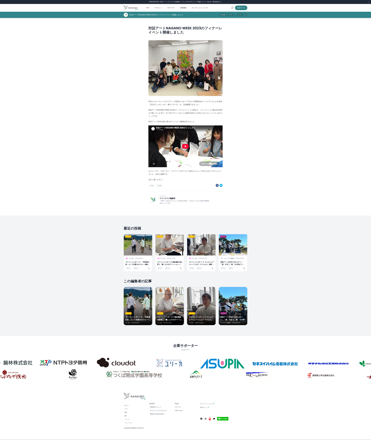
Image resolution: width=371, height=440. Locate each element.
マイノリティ (128, 423)
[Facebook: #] (201, 419)
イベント (128, 236)
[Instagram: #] (205, 419)
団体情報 (152, 404)
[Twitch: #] (210, 418)
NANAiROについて (155, 407)
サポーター (171, 8)
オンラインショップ (198, 8)
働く (125, 416)
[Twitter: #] (214, 419)
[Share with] (245, 14)
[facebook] (217, 185)
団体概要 (183, 8)
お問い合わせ (179, 410)
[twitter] (221, 185)
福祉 (125, 412)
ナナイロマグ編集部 (167, 198)
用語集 (177, 404)
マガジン (157, 8)
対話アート (241, 8)
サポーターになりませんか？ (159, 410)
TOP (147, 8)
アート (126, 409)
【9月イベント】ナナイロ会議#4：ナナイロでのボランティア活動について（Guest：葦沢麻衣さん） (191, 2)
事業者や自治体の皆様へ (157, 414)
